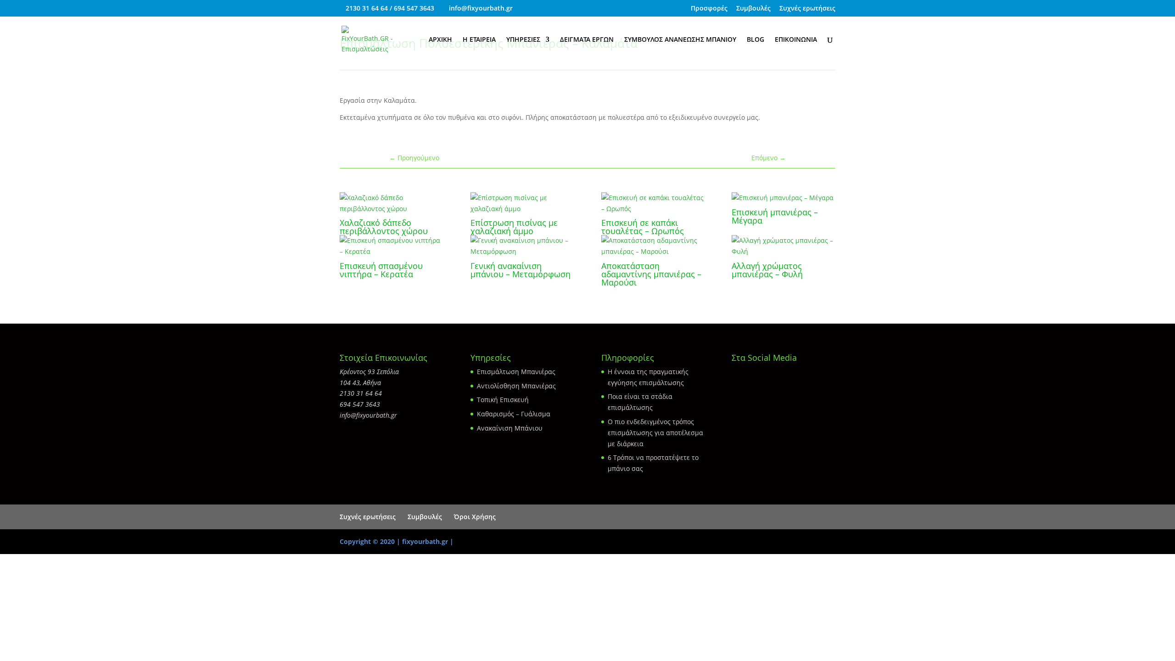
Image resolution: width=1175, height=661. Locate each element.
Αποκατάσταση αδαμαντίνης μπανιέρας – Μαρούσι (651, 274)
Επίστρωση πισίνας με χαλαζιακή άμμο (514, 226)
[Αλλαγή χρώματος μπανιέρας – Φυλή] (783, 246)
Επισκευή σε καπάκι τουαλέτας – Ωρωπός (642, 226)
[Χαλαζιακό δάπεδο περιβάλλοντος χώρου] (391, 203)
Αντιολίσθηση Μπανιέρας (516, 385)
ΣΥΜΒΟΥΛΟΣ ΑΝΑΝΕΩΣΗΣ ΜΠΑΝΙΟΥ (680, 40)
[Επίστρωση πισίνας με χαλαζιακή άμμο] (522, 203)
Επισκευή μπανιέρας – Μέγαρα (775, 216)
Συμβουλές (753, 8)
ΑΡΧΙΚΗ (440, 40)
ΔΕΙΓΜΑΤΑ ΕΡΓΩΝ (587, 40)
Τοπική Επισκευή (503, 399)
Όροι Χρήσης (475, 516)
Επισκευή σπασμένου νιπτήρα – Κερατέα (381, 270)
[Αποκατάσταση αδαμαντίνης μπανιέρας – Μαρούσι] (653, 246)
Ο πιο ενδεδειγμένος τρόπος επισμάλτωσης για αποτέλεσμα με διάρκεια (655, 432)
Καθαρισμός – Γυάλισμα (513, 413)
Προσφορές (709, 8)
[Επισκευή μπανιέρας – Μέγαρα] (783, 197)
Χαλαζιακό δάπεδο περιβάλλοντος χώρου (384, 226)
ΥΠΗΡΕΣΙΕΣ (523, 40)
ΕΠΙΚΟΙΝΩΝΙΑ (796, 40)
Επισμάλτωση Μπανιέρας (516, 371)
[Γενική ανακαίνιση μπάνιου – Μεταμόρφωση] (522, 246)
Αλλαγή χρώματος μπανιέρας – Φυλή (767, 270)
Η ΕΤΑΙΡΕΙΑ (479, 40)
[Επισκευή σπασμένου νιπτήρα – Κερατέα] (391, 246)
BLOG (755, 40)
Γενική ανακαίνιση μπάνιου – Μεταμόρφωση (520, 270)
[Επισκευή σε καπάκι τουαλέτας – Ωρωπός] (653, 203)
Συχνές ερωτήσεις (807, 8)
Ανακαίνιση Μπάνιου (510, 428)
